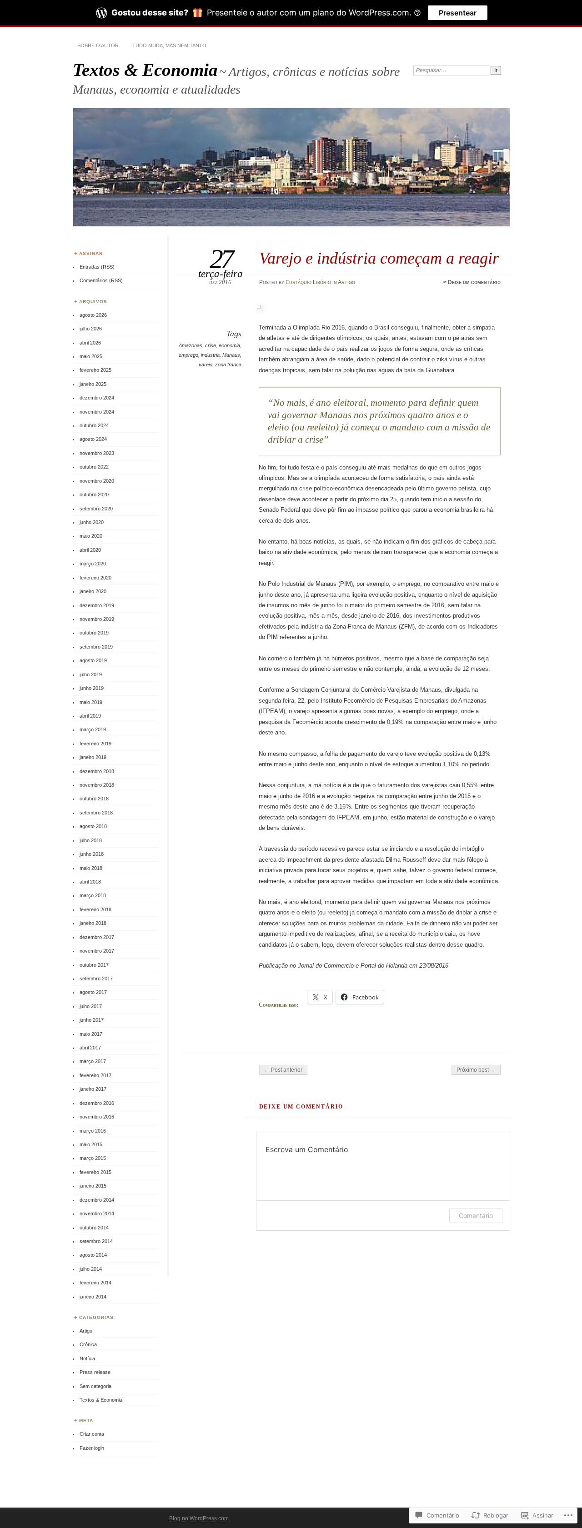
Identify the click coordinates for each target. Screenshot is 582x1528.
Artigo (346, 282)
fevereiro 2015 (95, 1172)
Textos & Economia (145, 70)
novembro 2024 (97, 411)
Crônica (88, 1344)
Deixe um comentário (474, 282)
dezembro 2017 (97, 937)
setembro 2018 (96, 812)
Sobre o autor (98, 45)
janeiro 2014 (93, 1296)
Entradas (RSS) (97, 267)
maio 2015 (91, 1144)
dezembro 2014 (97, 1200)
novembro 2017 (97, 951)
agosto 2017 (93, 992)
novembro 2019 (97, 619)
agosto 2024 (93, 439)
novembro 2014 (97, 1213)
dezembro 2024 (97, 397)
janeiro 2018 (93, 923)
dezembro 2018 (97, 771)
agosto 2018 (93, 826)
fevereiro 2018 (95, 909)
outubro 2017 (94, 965)
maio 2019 (91, 702)
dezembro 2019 (97, 605)
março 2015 (93, 1158)
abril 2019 (90, 716)
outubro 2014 (94, 1227)
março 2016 (93, 1131)
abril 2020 (90, 550)
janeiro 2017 (93, 1089)
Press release (95, 1372)
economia (229, 345)
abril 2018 (90, 881)
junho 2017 (92, 1020)
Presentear (458, 12)
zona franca (228, 364)
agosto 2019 (93, 660)
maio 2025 (91, 356)
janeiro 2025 (93, 384)
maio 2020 (91, 536)
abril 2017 (90, 1047)
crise (210, 345)
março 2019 (93, 729)
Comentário (476, 1215)
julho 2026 (91, 328)
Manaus (231, 355)
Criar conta (92, 1434)
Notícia (87, 1358)
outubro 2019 (94, 632)
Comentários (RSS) (101, 280)
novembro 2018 (97, 785)
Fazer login (92, 1448)
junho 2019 (92, 688)
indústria (210, 355)
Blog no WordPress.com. (199, 1518)
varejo (205, 364)
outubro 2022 (94, 466)
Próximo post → (476, 1070)
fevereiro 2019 (95, 743)
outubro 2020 (94, 494)
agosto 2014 (93, 1255)
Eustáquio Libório (308, 282)
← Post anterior (283, 1070)
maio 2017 (91, 1034)
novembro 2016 (97, 1116)
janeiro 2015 (93, 1185)
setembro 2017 (96, 978)
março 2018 (93, 895)
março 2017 (93, 1061)
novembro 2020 (97, 481)
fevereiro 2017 (95, 1075)
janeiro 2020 (93, 591)
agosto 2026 (93, 315)
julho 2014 (91, 1269)
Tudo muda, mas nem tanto (169, 45)
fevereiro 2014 (95, 1282)
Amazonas (190, 345)
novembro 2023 (97, 453)
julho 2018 (91, 840)
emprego (188, 355)
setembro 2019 (96, 646)
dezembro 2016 (97, 1103)
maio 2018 (91, 868)
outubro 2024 (94, 425)
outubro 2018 (94, 798)
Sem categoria (95, 1386)
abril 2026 (90, 342)
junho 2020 (92, 522)
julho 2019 (91, 674)
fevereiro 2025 (95, 370)
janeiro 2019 (93, 757)
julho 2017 (91, 1006)
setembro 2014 (96, 1241)
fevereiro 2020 (95, 577)
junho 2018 (92, 854)
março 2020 (93, 563)
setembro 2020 (96, 508)
